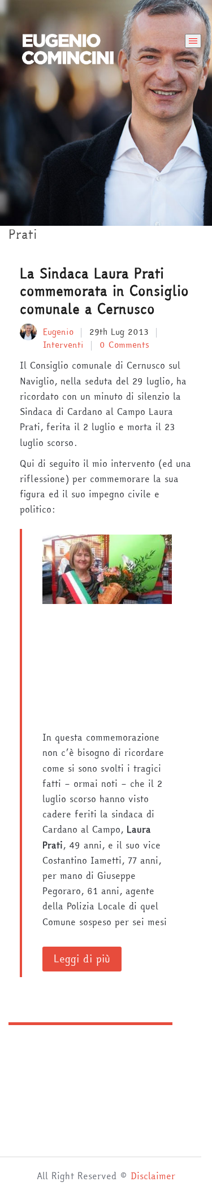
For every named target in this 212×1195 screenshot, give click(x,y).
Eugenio (58, 331)
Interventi (63, 344)
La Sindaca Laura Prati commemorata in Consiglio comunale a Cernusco (104, 291)
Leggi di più (82, 958)
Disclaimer (153, 1176)
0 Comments (124, 344)
